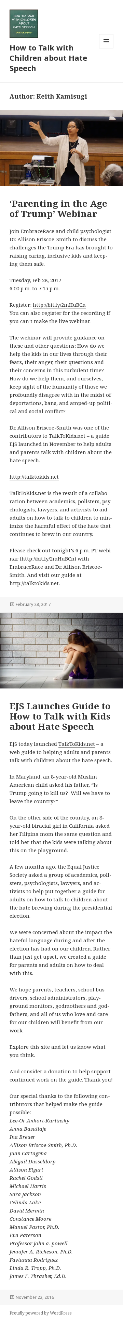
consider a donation (46, 1071)
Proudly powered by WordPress (41, 1313)
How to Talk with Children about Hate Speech (48, 57)
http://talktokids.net (34, 476)
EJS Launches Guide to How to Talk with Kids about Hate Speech (60, 716)
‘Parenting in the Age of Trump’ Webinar (58, 208)
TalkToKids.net (76, 743)
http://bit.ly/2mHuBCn (59, 304)
